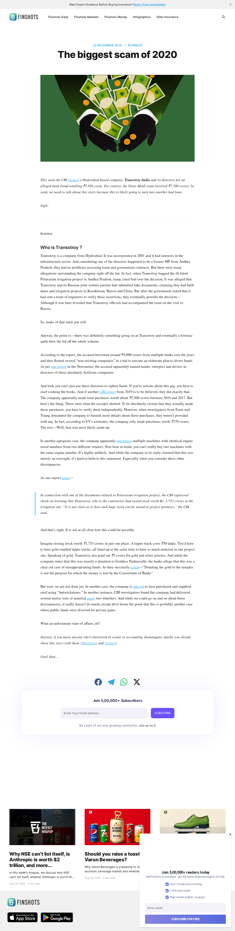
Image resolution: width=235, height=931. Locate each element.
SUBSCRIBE (163, 713)
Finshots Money (115, 17)
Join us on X (147, 725)
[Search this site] (223, 17)
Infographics (142, 17)
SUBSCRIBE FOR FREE (185, 919)
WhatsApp (89, 642)
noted (135, 567)
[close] (231, 4)
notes (66, 477)
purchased (124, 440)
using (91, 598)
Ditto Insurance (167, 17)
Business (135, 45)
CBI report (108, 391)
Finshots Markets (86, 17)
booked (73, 179)
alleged (138, 586)
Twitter (110, 642)
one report (58, 366)
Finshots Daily (58, 17)
